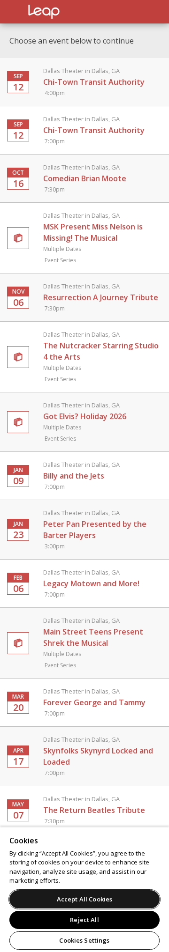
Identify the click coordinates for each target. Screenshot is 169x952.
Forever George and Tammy (94, 702)
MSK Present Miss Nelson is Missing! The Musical (93, 237)
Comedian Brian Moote (84, 178)
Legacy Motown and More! (91, 583)
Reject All (84, 919)
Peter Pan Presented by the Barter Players (94, 529)
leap (75, 12)
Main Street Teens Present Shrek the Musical (93, 642)
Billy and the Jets (81, 475)
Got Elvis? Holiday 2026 (84, 422)
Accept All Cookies (84, 899)
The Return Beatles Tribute (94, 810)
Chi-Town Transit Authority (94, 81)
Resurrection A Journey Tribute (100, 297)
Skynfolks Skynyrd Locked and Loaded (98, 756)
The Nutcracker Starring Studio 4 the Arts (101, 356)
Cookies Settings (84, 940)
